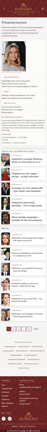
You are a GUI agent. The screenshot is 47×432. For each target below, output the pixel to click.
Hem (3, 385)
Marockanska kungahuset (31, 363)
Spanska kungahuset (21, 351)
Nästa (36, 329)
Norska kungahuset (37, 346)
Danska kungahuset (8, 351)
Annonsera (31, 426)
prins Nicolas (30, 33)
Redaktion (5, 399)
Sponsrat (15, 426)
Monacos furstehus (23, 368)
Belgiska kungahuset (16, 355)
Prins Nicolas (6, 143)
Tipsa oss (23, 426)
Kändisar (5, 396)
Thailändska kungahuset (15, 363)
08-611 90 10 (24, 394)
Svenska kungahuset (10, 19)
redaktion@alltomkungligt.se (30, 387)
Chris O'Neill (10, 30)
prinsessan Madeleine (35, 27)
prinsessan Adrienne (9, 36)
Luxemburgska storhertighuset (16, 359)
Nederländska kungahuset (36, 351)
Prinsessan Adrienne (19, 143)
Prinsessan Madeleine (9, 137)
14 (29, 329)
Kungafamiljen (17, 155)
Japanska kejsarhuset (33, 359)
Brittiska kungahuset (24, 346)
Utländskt (5, 392)
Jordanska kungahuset (30, 355)
